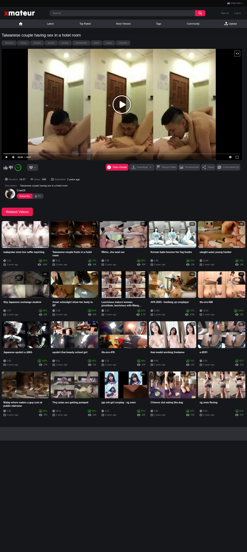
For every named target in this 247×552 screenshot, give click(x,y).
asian (109, 43)
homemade (81, 43)
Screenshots (192, 167)
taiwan (51, 43)
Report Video (169, 167)
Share (211, 167)
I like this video (5, 167)
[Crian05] (10, 194)
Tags (158, 23)
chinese (123, 43)
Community (193, 23)
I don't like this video (11, 167)
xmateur (20, 24)
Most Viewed (123, 23)
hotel (96, 43)
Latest (50, 23)
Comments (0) (231, 167)
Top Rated (85, 23)
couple (65, 43)
